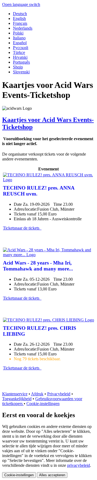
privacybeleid (78, 465)
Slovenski (21, 72)
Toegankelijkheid (17, 398)
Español (20, 42)
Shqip (18, 67)
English (19, 18)
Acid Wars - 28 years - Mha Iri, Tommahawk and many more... (38, 266)
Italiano (19, 38)
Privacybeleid (58, 394)
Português (21, 62)
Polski (18, 33)
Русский (20, 47)
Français (20, 23)
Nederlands (22, 28)
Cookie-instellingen (43, 403)
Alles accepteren (52, 475)
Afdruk (37, 394)
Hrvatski (20, 57)
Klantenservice (14, 394)
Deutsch (20, 13)
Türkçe (19, 52)
